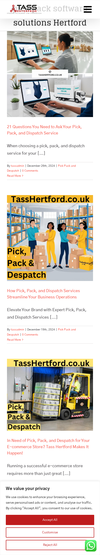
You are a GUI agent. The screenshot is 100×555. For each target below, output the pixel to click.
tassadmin (17, 165)
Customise (50, 532)
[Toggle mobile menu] (88, 9)
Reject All (50, 545)
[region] (50, 518)
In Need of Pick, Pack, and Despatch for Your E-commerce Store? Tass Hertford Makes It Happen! (48, 447)
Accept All (50, 520)
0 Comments (30, 170)
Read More (14, 175)
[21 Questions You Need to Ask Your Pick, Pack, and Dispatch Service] (50, 74)
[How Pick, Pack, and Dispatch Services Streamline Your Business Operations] (50, 238)
